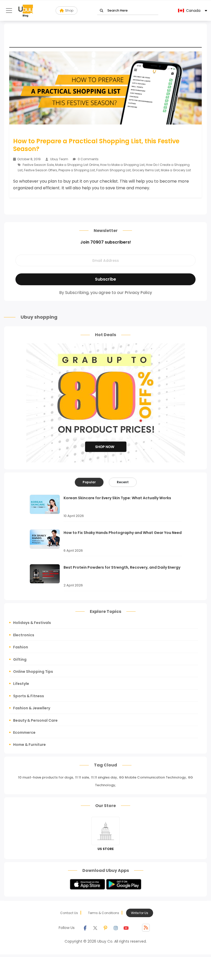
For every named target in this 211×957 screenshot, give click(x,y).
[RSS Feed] (146, 928)
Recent (123, 482)
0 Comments (88, 159)
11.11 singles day (104, 777)
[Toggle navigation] (9, 10)
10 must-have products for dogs (45, 777)
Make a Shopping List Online (77, 165)
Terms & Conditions (103, 913)
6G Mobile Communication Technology (152, 777)
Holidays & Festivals (32, 622)
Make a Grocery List (176, 170)
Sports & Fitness (28, 696)
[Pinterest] (105, 927)
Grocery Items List (146, 170)
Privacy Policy (138, 292)
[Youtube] (126, 927)
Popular (89, 482)
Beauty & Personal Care (35, 720)
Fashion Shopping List (113, 170)
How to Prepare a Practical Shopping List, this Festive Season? (96, 145)
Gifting (20, 659)
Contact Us (69, 913)
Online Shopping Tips (33, 671)
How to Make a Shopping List (122, 165)
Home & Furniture (29, 744)
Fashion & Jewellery (31, 708)
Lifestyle (21, 683)
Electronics (23, 635)
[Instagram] (115, 927)
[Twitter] (95, 927)
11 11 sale (82, 777)
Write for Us (139, 913)
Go (101, 10)
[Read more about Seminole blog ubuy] (25, 10)
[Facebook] (84, 927)
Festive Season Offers (40, 170)
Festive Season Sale (38, 165)
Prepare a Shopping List (76, 170)
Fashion (20, 647)
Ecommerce (24, 732)
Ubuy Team (59, 159)
